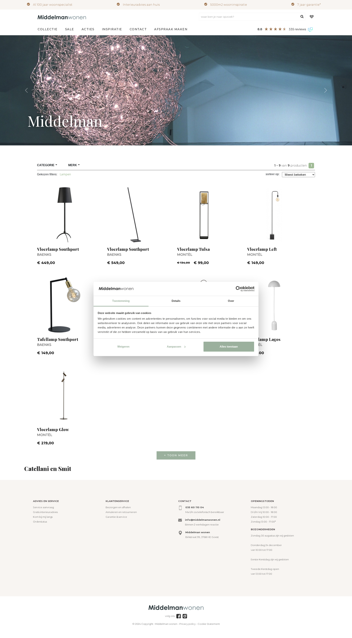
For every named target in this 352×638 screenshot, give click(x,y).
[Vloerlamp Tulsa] (211, 213)
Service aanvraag (43, 507)
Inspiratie (112, 29)
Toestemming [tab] (121, 300)
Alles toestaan (229, 346)
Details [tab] (176, 300)
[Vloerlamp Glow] (71, 393)
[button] (26, 90)
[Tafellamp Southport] (71, 303)
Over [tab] (231, 300)
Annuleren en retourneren (121, 512)
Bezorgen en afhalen (118, 507)
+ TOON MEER (176, 455)
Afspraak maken (170, 29)
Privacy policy (187, 623)
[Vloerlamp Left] (281, 213)
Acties (88, 29)
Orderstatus (40, 521)
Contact (138, 29)
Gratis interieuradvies (45, 512)
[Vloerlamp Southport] (71, 213)
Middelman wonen (166, 623)
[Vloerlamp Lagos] (281, 303)
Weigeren (123, 346)
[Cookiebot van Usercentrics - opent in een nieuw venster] (238, 289)
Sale (69, 29)
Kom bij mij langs (43, 516)
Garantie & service (116, 516)
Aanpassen (174, 346)
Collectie (48, 29)
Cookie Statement (209, 623)
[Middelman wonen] (62, 17)
